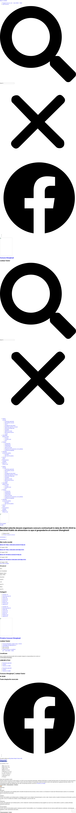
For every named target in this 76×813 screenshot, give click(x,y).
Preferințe (16, 784)
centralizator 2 (3, 539)
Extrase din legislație (9, 450)
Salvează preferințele (4, 812)
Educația (7, 454)
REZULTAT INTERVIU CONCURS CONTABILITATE (13, 559)
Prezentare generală (9, 421)
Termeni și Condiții (41, 783)
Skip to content (3, 0)
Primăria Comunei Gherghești (10, 638)
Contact (4, 664)
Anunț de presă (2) (6, 596)
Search (1, 83)
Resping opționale (10, 784)
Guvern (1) (4, 601)
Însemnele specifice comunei (11, 427)
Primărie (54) (5, 603)
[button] (38, 44)
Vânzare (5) (5, 604)
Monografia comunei (9, 422)
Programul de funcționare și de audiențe (14, 449)
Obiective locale (8, 431)
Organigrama (8, 444)
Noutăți (1, 524)
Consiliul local (8, 439)
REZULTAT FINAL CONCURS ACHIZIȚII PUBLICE (12, 545)
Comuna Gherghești (7, 258)
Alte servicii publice (9, 455)
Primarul (6, 438)
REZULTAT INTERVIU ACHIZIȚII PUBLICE (10, 554)
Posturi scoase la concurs (9, 534)
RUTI (6, 440)
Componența (8, 446)
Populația (7, 429)
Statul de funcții (8, 447)
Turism (6, 433)
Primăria (4, 442)
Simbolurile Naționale (9, 428)
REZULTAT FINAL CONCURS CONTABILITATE (12, 549)
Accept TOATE (3, 784)
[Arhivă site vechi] (39, 234)
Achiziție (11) (5, 594)
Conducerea (7, 443)
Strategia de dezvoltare (10, 425)
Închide (10, 812)
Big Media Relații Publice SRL (15, 758)
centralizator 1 (3, 537)
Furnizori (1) (5, 600)
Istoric (6, 424)
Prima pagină (3, 523)
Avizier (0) (4, 597)
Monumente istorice (9, 432)
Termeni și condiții (6, 665)
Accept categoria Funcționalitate (6, 657)
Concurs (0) (5, 598)
